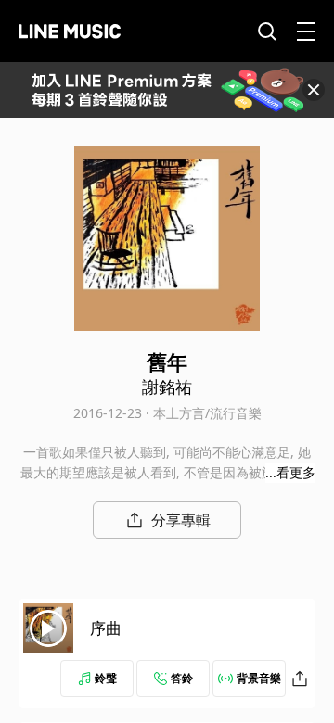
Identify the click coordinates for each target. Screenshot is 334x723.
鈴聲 (106, 678)
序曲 (106, 628)
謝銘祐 (167, 386)
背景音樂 (259, 678)
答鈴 (182, 678)
